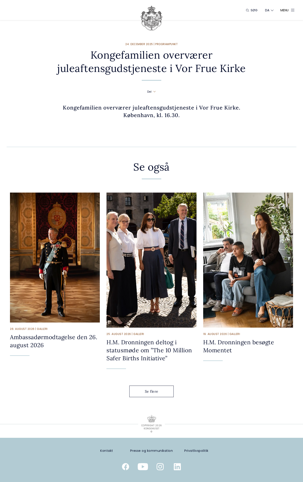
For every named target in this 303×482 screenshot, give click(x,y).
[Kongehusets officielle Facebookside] (125, 467)
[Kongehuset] (151, 18)
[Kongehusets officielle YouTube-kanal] (143, 467)
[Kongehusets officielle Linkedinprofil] (177, 467)
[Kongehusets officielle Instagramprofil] (160, 467)
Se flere (151, 391)
